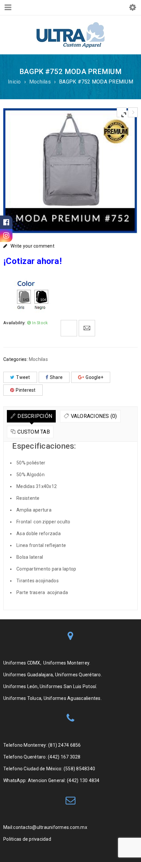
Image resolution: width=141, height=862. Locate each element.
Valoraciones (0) (94, 416)
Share (56, 377)
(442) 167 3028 (64, 756)
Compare (69, 328)
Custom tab (33, 432)
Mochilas (40, 82)
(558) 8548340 (79, 768)
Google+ (94, 377)
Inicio (14, 82)
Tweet (23, 377)
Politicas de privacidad (27, 839)
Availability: (14, 322)
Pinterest (25, 390)
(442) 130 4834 (83, 780)
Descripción (34, 416)
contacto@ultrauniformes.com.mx (50, 827)
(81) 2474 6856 (64, 745)
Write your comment (32, 246)
